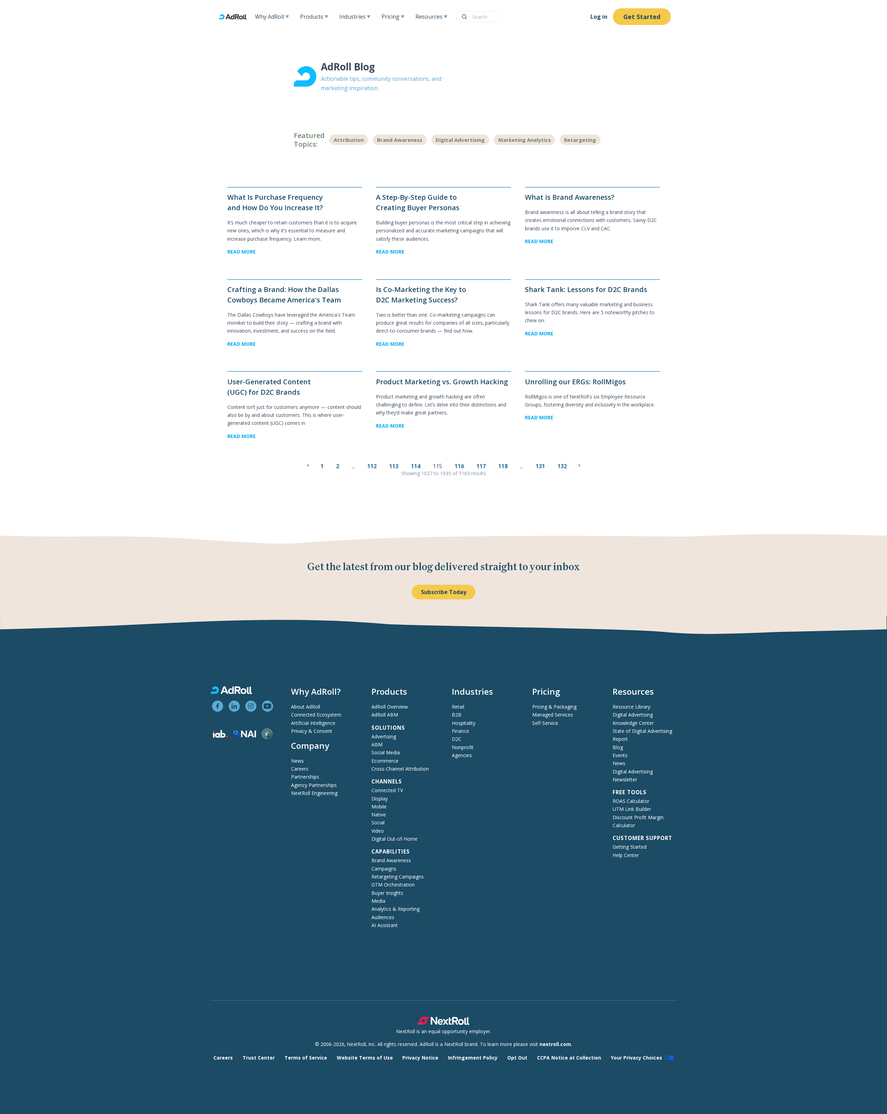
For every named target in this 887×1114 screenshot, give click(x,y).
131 (541, 466)
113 (394, 466)
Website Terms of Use (365, 1057)
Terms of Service (305, 1057)
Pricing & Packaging (554, 706)
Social (378, 822)
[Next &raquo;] (579, 465)
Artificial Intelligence (313, 723)
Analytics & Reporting (395, 909)
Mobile (379, 806)
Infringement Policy (473, 1057)
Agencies (462, 755)
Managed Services (552, 714)
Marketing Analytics (524, 139)
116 (460, 466)
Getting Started (630, 846)
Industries (352, 16)
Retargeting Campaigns (397, 876)
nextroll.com (555, 1044)
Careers (299, 768)
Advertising (383, 736)
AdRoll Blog (348, 66)
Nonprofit (463, 747)
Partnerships (305, 776)
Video (377, 831)
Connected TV (387, 790)
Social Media (385, 752)
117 (481, 466)
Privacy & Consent (311, 731)
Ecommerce (384, 760)
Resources (428, 16)
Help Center (626, 855)
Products (311, 16)
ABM (377, 744)
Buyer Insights (387, 893)
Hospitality (463, 723)
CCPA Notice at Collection (569, 1057)
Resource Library (631, 706)
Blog (618, 747)
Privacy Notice (420, 1057)
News (297, 760)
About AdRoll (305, 706)
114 (416, 466)
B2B (457, 714)
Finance (460, 731)
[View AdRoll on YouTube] (267, 706)
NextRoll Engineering (314, 793)
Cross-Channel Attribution (400, 768)
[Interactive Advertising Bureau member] (220, 735)
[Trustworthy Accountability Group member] (267, 737)
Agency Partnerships (314, 785)
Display (379, 798)
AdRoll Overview (389, 706)
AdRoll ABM (384, 714)
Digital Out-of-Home (394, 839)
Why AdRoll (269, 16)
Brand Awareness (399, 139)
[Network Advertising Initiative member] (245, 735)
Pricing (390, 16)
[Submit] (464, 16)
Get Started (641, 16)
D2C (457, 739)
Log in (598, 16)
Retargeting (580, 139)
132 (562, 466)
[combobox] (478, 16)
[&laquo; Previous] (308, 465)
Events (620, 755)
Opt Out (517, 1057)
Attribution (349, 139)
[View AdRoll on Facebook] (217, 706)
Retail (458, 706)
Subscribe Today (443, 592)
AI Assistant (384, 925)
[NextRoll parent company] (443, 1023)
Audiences (382, 917)
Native (378, 814)
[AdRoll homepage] (235, 16)
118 (503, 466)
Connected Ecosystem (316, 714)
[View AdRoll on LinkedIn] (234, 706)
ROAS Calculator (631, 801)
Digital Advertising (460, 139)
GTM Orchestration (393, 884)
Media (378, 901)
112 (372, 466)
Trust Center (259, 1057)
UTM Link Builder (632, 809)
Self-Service (545, 723)
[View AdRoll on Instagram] (250, 706)
